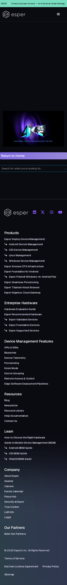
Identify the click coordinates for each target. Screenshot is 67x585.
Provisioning (11, 363)
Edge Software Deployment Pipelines (26, 383)
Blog (7, 400)
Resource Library (14, 410)
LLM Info (9, 512)
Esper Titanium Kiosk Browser (22, 287)
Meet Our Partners (15, 533)
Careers (9, 486)
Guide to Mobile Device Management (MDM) (30, 442)
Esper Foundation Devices (24, 325)
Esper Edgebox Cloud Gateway (22, 292)
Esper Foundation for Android (21, 271)
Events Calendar (13, 491)
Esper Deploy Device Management (24, 239)
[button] (58, 14)
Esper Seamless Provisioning (21, 282)
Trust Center (11, 507)
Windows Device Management (27, 260)
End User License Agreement (21, 566)
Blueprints (10, 352)
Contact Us (10, 421)
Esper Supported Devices (24, 330)
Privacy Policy (51, 566)
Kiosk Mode (11, 368)
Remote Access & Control (19, 378)
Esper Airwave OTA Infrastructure (24, 266)
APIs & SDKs (11, 347)
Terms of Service (14, 558)
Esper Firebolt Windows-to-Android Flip (32, 276)
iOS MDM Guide (18, 453)
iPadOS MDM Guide (20, 459)
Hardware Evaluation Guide (20, 309)
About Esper (11, 475)
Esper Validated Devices (23, 319)
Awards (8, 481)
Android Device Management (26, 244)
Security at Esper (14, 501)
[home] (14, 14)
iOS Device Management (23, 249)
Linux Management (20, 255)
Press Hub (10, 496)
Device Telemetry (15, 357)
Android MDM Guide (20, 447)
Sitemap (9, 574)
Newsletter (11, 405)
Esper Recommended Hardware (23, 314)
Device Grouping (14, 373)
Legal (7, 517)
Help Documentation (16, 415)
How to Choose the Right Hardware (24, 437)
